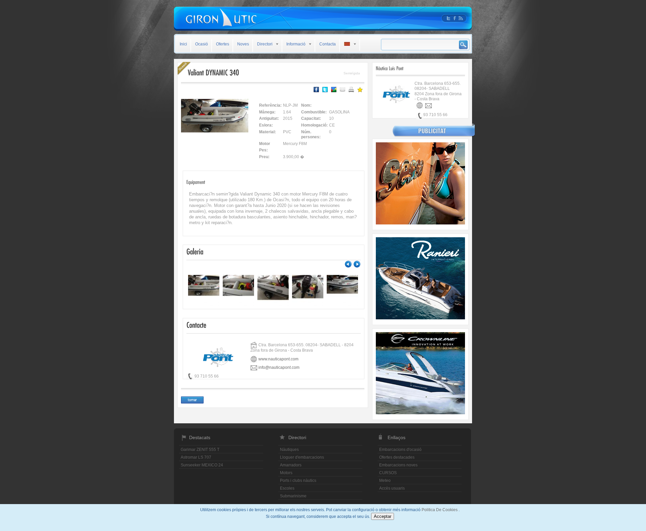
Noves (243, 44)
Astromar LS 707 (196, 457)
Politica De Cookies (440, 509)
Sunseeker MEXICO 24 (202, 465)
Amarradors (290, 465)
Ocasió (201, 44)
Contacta (327, 44)
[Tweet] (325, 89)
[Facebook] (316, 89)
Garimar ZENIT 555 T (200, 449)
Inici (183, 44)
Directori (265, 44)
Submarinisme (293, 496)
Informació (296, 44)
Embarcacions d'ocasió (400, 449)
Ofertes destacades (397, 457)
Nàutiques (289, 449)
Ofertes (222, 44)
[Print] (351, 89)
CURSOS (388, 472)
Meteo (385, 480)
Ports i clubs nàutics (298, 480)
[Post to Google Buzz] (333, 89)
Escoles (287, 488)
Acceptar (382, 516)
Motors (286, 472)
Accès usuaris (392, 488)
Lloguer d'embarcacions (302, 457)
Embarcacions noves (398, 465)
